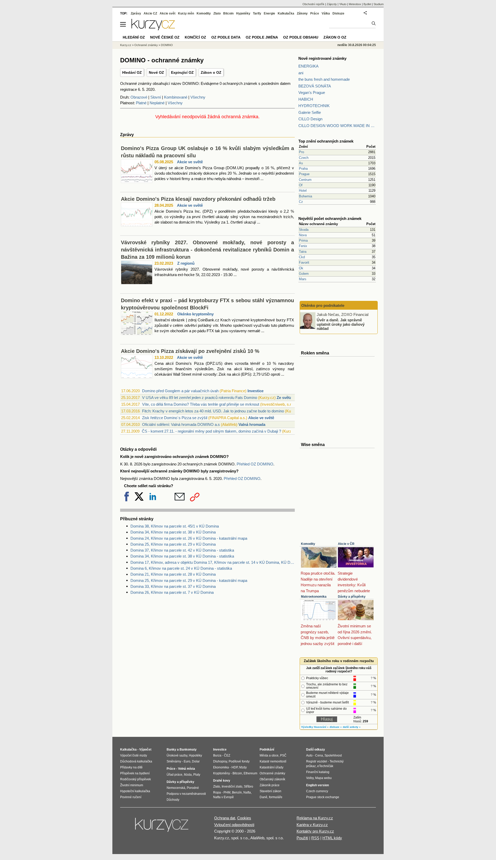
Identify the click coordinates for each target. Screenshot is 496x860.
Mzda (188, 774)
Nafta (247, 792)
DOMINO (167, 45)
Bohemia (305, 196)
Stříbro (248, 786)
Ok (301, 268)
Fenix (303, 246)
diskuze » (336, 726)
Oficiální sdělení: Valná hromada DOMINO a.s (181, 424)
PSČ (283, 755)
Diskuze (338, 13)
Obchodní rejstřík (313, 4)
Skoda (303, 230)
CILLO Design (310, 119)
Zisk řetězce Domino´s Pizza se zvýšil (174, 418)
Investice (255, 391)
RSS (315, 838)
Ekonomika (221, 767)
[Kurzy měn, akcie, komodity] (162, 827)
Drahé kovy (221, 780)
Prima (303, 240)
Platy (196, 774)
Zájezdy (332, 4)
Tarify (257, 13)
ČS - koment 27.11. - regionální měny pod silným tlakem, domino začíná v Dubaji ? (211, 431)
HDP (234, 767)
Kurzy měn (186, 13)
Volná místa (186, 768)
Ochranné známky (146, 45)
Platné (141, 103)
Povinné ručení (130, 797)
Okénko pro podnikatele (322, 305)
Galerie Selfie (309, 112)
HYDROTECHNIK (314, 105)
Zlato (217, 13)
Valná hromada (251, 424)
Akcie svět (167, 13)
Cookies (244, 818)
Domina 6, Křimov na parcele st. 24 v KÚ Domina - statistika (181, 568)
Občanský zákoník (272, 779)
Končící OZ (195, 37)
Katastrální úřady (271, 767)
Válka (326, 13)
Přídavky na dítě (131, 767)
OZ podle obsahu (300, 37)
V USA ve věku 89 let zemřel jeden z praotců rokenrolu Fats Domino (199, 397)
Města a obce (269, 755)
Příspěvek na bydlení (135, 773)
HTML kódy (332, 838)
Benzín (237, 792)
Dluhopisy (220, 761)
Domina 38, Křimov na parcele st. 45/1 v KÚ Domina (174, 526)
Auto (309, 755)
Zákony (302, 13)
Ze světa (284, 397)
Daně (263, 797)
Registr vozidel (316, 761)
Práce (314, 13)
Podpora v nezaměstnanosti (186, 794)
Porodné (193, 788)
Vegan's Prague (311, 92)
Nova (303, 235)
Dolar (196, 761)
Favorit (304, 262)
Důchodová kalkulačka (136, 761)
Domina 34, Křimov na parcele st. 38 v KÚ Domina (173, 532)
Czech (303, 158)
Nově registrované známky (322, 58)
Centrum (305, 180)
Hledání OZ (132, 72)
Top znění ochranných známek (325, 141)
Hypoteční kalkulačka (135, 791)
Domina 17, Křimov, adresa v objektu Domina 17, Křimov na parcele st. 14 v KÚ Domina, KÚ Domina (212, 562)
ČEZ (227, 755)
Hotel (303, 190)
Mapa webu (323, 778)
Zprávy (136, 13)
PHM (226, 792)
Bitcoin (228, 13)
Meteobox (355, 4)
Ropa (217, 792)
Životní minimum (131, 785)
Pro (301, 152)
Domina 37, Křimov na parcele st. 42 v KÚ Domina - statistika (182, 550)
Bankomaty (188, 749)
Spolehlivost (333, 755)
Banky (171, 749)
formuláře (275, 797)
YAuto (342, 4)
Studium (379, 4)
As (301, 163)
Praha (303, 168)
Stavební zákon (270, 791)
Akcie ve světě (190, 162)
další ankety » (352, 726)
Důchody (173, 800)
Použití (302, 838)
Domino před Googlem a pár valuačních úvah (180, 391)
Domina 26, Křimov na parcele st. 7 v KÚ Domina (172, 592)
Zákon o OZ (211, 72)
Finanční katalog (317, 772)
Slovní (155, 97)
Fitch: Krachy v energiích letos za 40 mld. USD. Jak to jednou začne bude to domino (213, 411)
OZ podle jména (262, 37)
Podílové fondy (239, 761)
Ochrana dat (224, 818)
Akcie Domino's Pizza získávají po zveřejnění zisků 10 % (190, 351)
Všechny (197, 97)
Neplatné (157, 103)
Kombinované (175, 97)
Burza (217, 755)
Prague (304, 174)
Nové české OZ (165, 37)
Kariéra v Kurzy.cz (312, 824)
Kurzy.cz (125, 45)
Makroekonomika (314, 596)
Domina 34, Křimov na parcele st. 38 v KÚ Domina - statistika (182, 556)
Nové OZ (156, 72)
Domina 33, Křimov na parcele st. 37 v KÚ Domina (173, 586)
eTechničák (325, 766)
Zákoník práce (270, 785)
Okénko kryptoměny (195, 314)
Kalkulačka (286, 13)
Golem (304, 274)
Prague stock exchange (322, 797)
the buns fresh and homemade (324, 79)
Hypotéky (243, 13)
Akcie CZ (150, 13)
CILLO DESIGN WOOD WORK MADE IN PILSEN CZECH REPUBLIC (337, 125)
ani (300, 73)
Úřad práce (174, 774)
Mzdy (243, 767)
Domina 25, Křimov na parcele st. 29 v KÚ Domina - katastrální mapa (188, 580)
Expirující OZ (182, 72)
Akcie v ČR (346, 544)
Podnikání (267, 749)
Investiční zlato (232, 786)
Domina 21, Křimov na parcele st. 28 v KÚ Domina (173, 574)
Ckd (302, 257)
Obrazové (138, 97)
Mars (302, 279)
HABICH (305, 99)
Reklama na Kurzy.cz (315, 818)
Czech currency (317, 791)
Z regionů (186, 263)
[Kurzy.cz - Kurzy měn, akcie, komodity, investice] (153, 29)
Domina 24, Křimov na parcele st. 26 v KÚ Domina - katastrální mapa (188, 538)
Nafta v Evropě (223, 797)
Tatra (302, 252)
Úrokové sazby (177, 755)
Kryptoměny (221, 773)
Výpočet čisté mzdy (133, 755)
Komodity (308, 544)
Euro (187, 761)
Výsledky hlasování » (315, 726)
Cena (319, 755)
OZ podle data (226, 37)
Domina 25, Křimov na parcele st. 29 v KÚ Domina (173, 544)
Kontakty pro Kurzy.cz (315, 831)
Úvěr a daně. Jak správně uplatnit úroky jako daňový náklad (341, 324)
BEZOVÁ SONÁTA (314, 86)
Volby (310, 778)
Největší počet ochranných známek (329, 218)
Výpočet (145, 749)
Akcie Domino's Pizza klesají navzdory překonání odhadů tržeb (198, 199)
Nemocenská (176, 788)
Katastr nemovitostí (273, 761)
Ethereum (250, 773)
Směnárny (174, 761)
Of (301, 185)
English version (317, 785)
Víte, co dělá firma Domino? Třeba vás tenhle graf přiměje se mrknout (200, 404)
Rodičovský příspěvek (135, 779)
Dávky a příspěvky (352, 596)
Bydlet (367, 4)
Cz (301, 202)
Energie (269, 13)
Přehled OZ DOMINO (255, 464)
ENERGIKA (308, 66)
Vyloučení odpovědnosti (234, 824)
